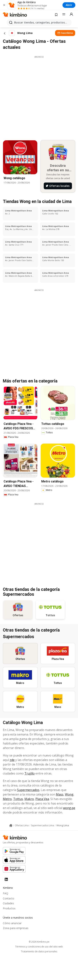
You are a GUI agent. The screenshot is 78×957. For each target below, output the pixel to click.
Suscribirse (67, 33)
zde (12, 760)
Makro (29, 799)
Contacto (8, 898)
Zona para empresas (15, 928)
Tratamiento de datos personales (39, 951)
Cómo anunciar (12, 923)
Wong (69, 794)
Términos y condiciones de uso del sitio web (39, 946)
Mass (59, 794)
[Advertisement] (39, 97)
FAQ (5, 893)
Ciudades (8, 903)
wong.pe (69, 808)
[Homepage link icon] (10, 825)
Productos (9, 908)
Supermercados (28, 790)
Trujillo (29, 773)
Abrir (69, 5)
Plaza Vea (42, 799)
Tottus (18, 799)
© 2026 (39, 941)
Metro (7, 799)
